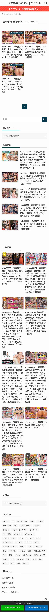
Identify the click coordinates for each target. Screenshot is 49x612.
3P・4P (5, 521)
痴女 (28, 559)
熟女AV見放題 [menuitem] (7, 583)
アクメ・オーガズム (19, 530)
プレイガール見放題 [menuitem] (10, 592)
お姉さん (6, 530)
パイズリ (28, 542)
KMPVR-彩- (7, 526)
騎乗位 (25, 563)
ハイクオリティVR (33, 538)
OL (15, 526)
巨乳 (4, 555)
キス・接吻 (7, 534)
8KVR (32, 521)
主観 (29, 547)
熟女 (12, 559)
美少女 (5, 563)
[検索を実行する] (44, 119)
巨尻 (10, 555)
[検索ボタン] (46, 3)
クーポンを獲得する (11, 607)
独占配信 (20, 559)
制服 (4, 551)
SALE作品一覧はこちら (35, 607)
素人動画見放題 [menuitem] (8, 587)
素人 (34, 559)
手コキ (18, 555)
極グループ (27, 555)
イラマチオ (34, 530)
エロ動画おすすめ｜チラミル (24, 3)
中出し (22, 547)
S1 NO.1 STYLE (25, 526)
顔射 (18, 563)
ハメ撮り (19, 542)
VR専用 (36, 526)
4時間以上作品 (22, 521)
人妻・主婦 (38, 547)
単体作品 (12, 551)
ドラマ (21, 538)
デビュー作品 (29, 534)
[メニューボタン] (3, 3)
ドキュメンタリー (9, 538)
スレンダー (18, 534)
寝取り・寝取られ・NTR (36, 551)
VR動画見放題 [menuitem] (8, 578)
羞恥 (12, 563)
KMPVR (40, 521)
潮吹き (5, 559)
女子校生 (22, 551)
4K (13, 521)
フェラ (36, 542)
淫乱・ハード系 (39, 555)
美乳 (40, 559)
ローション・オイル (10, 547)
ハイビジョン (7, 542)
